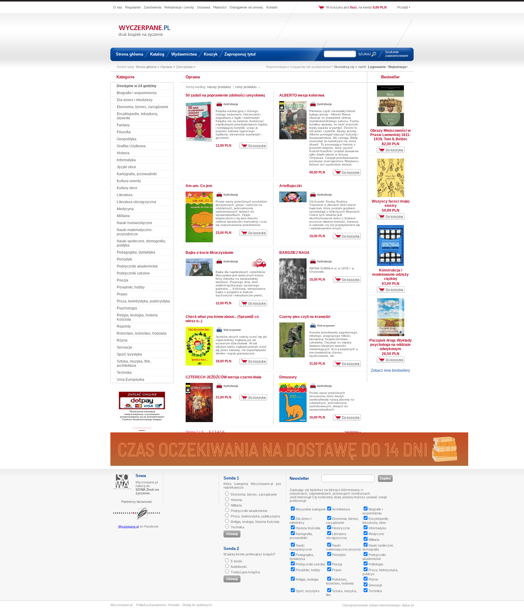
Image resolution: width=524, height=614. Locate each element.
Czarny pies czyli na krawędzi (304, 317)
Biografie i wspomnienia (136, 93)
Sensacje (124, 347)
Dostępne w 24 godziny (136, 86)
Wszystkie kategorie (311, 509)
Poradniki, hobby (131, 287)
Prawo (122, 294)
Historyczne (341, 528)
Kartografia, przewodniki (137, 174)
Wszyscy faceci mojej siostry (390, 203)
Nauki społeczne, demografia (378, 547)
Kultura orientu (129, 181)
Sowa (141, 475)
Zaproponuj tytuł (240, 54)
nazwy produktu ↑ (220, 87)
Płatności (220, 7)
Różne (122, 340)
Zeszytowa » (185, 67)
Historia (123, 153)
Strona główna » (147, 67)
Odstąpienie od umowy (246, 7)
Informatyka (126, 160)
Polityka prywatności (151, 605)
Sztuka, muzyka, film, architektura (134, 363)
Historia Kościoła (308, 528)
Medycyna (125, 209)
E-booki (236, 561)
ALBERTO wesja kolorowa (301, 95)
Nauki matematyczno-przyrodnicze (135, 232)
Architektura (341, 509)
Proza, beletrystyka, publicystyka (143, 301)
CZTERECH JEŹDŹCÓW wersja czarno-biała (223, 377)
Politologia (375, 564)
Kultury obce (127, 188)
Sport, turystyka (129, 354)
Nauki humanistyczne (134, 223)
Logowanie (377, 67)
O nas (117, 7)
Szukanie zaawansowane (396, 53)
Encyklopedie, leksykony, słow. (375, 520)
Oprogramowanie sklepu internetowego (371, 605)
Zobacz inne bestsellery (390, 370)
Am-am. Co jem (199, 186)
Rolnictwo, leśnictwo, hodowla (141, 333)
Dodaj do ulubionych (197, 605)
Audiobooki (238, 566)
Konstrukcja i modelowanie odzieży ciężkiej (390, 274)
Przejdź (402, 7)
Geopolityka (126, 139)
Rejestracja (397, 67)
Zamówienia (152, 7)
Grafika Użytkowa (131, 146)
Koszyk (210, 54)
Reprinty (124, 326)
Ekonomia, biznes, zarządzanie (142, 107)
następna (352, 432)
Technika (124, 372)
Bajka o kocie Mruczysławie (209, 253)
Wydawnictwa (184, 54)
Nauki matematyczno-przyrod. (343, 547)
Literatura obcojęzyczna (136, 202)
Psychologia (127, 308)
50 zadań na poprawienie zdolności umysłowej (225, 95)
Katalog (157, 54)
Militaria (123, 216)
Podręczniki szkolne (133, 273)
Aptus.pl (408, 605)
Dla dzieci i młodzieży (135, 100)
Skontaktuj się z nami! (350, 67)
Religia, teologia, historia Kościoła (255, 522)
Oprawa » (167, 67)
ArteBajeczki (290, 186)
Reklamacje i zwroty (179, 7)
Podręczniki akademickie (137, 266)
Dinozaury (288, 377)
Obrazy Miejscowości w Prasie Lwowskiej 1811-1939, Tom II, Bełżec (390, 134)
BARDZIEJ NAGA (294, 253)
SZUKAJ (364, 54)
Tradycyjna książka (245, 572)
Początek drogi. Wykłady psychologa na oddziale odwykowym (390, 344)
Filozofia (124, 132)
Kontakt (271, 7)
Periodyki (124, 259)
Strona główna (129, 54)
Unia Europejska (130, 379)
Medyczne (376, 534)
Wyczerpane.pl (128, 526)
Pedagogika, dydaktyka (136, 252)
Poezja (122, 280)
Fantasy (123, 125)
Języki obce (126, 167)
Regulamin (133, 7)
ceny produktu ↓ (247, 87)
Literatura (125, 195)
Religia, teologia (307, 579)
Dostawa (203, 7)
